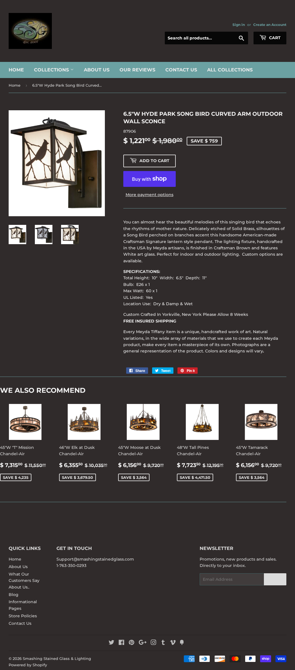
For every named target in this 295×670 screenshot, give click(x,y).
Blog (13, 594)
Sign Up (275, 579)
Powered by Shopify (28, 665)
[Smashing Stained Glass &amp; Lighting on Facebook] (121, 643)
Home (16, 70)
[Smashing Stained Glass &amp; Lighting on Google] (143, 643)
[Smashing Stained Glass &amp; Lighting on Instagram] (153, 643)
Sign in (238, 24)
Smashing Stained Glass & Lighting (57, 658)
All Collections (230, 70)
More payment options (149, 194)
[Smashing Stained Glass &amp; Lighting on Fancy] (182, 643)
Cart (274, 37)
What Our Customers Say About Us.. (24, 581)
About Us (96, 70)
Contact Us (181, 70)
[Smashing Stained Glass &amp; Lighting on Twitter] (111, 643)
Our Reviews (137, 70)
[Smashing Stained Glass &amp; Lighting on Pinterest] (131, 643)
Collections (52, 70)
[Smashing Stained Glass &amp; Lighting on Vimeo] (173, 643)
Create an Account (269, 24)
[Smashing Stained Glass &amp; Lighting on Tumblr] (163, 643)
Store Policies (23, 615)
